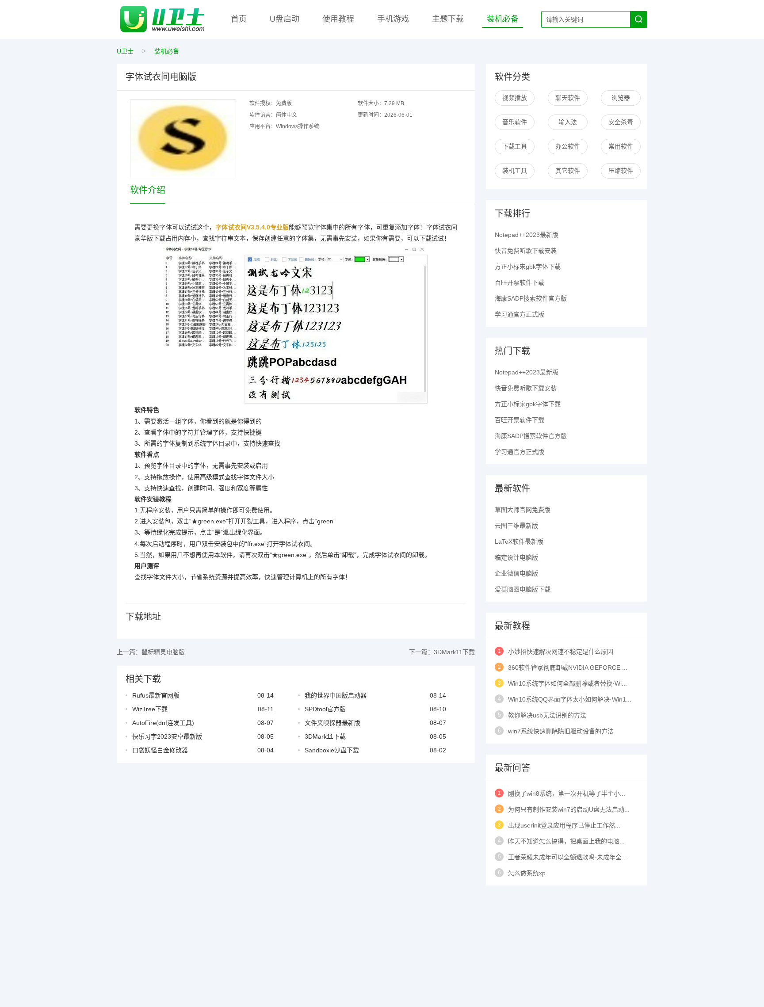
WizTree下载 (150, 709)
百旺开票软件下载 (519, 282)
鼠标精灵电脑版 (163, 652)
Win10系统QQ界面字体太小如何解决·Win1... (569, 699)
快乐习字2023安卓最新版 (167, 736)
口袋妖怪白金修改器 (160, 750)
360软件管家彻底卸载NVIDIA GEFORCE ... (567, 667)
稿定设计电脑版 (516, 557)
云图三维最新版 (516, 525)
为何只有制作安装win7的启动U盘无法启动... (569, 809)
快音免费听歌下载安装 (526, 250)
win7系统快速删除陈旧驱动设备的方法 (561, 731)
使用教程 (338, 19)
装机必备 (503, 19)
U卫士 (125, 51)
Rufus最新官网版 (156, 695)
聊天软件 (567, 97)
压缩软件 (620, 170)
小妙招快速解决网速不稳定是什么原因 (560, 651)
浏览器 (620, 97)
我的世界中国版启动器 (336, 695)
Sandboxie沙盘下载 (332, 750)
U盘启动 (284, 19)
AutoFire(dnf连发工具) (163, 722)
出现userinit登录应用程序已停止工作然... (564, 825)
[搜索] (638, 19)
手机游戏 (393, 19)
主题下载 (448, 19)
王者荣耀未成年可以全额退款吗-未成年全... (567, 857)
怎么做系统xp (527, 873)
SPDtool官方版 (325, 709)
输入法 (567, 122)
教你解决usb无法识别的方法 (547, 715)
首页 (239, 19)
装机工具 (514, 170)
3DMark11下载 (454, 652)
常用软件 (620, 146)
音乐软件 (514, 122)
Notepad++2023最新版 (526, 234)
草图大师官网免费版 (522, 509)
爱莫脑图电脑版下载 (522, 589)
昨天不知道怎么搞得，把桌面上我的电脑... (566, 841)
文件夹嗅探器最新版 (332, 722)
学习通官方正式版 (519, 314)
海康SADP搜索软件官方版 (531, 298)
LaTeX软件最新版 (519, 541)
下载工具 (514, 146)
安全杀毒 (620, 122)
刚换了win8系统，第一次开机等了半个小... (566, 793)
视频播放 (514, 97)
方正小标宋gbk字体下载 (528, 266)
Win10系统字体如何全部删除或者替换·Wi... (567, 683)
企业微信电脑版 (516, 573)
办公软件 (567, 146)
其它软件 (567, 170)
